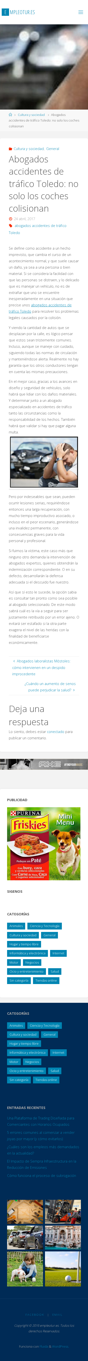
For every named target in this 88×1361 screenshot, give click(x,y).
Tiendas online (46, 980)
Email (57, 1314)
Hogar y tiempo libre (24, 944)
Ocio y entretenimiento (27, 971)
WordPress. (60, 1346)
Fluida (43, 1346)
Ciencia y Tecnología (44, 926)
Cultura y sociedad (31, 115)
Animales (16, 926)
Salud (55, 971)
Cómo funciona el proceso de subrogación (41, 1175)
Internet (58, 953)
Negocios (32, 962)
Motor (14, 962)
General (52, 148)
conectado (55, 731)
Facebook (34, 1314)
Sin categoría (19, 980)
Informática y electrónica (27, 953)
